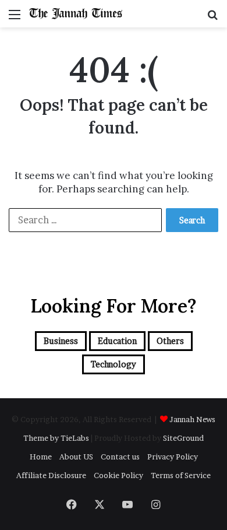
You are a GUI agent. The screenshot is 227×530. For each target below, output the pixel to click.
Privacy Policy (172, 456)
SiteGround (183, 438)
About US (76, 456)
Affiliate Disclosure (51, 475)
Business (61, 341)
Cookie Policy (118, 475)
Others (170, 341)
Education (117, 341)
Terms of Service (181, 475)
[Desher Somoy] (75, 13)
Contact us (120, 456)
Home (41, 456)
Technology (113, 364)
